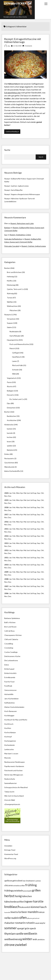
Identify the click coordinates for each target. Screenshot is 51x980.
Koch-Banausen (10, 711)
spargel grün (23, 928)
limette (14, 912)
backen (10, 429)
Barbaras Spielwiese (12, 618)
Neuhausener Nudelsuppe (14, 762)
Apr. (21, 493)
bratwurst (30, 880)
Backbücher (11, 416)
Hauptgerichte (12, 340)
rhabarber (9, 922)
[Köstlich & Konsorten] (12, 823)
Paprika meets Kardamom (14, 766)
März (18, 493)
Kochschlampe (10, 732)
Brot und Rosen (10, 627)
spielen (10, 446)
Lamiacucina (9, 749)
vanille (19, 933)
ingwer (28, 901)
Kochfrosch (8, 724)
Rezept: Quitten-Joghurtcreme (16, 186)
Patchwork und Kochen (13, 770)
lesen (9, 441)
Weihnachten (12, 306)
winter (27, 939)
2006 (6, 593)
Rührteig (10, 293)
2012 (6, 550)
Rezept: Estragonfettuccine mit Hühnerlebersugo (22, 40)
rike (9, 46)
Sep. (38, 493)
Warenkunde (9, 467)
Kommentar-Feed (11, 854)
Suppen (10, 323)
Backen (7, 268)
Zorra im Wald (9, 800)
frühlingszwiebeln (13, 890)
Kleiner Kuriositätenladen (14, 707)
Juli (31, 493)
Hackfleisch (16, 357)
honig (18, 896)
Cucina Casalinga (10, 652)
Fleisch (12, 348)
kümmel (35, 906)
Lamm (14, 361)
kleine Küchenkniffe (12, 471)
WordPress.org (10, 858)
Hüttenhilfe (8, 694)
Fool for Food (9, 682)
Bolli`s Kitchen (9, 622)
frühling (31, 885)
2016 (6, 522)
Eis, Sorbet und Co (17, 399)
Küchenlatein (9, 745)
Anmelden (8, 846)
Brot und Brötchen (14, 272)
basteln (10, 433)
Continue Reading (13, 132)
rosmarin (20, 922)
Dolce (6, 665)
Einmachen (11, 408)
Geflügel (15, 353)
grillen (36, 890)
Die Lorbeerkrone (11, 660)
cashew (38, 881)
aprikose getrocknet (13, 880)
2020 (6, 493)
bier (24, 881)
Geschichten (9, 463)
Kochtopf (8, 737)
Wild (14, 374)
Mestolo (7, 758)
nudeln (15, 917)
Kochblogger (9, 715)
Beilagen (10, 391)
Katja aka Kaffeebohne (13, 239)
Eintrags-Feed (9, 850)
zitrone (9, 945)
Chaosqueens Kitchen (13, 635)
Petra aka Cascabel (11, 246)
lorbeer (22, 912)
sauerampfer (40, 923)
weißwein (30, 933)
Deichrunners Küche (12, 656)
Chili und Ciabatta (11, 639)
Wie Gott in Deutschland (14, 796)
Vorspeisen (11, 319)
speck (33, 928)
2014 (6, 536)
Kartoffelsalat (15, 336)
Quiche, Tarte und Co (15, 289)
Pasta (9, 382)
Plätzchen (13, 310)
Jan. (10, 507)
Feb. (14, 493)
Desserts (10, 395)
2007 (6, 586)
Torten (9, 298)
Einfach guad (9, 669)
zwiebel (21, 945)
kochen (10, 437)
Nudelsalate (14, 331)
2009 (6, 572)
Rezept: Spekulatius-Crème (20, 235)
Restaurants (9, 458)
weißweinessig (13, 939)
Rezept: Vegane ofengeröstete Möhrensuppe (22, 194)
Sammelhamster (10, 783)
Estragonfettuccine (12, 92)
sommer (10, 928)
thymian (9, 933)
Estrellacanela (9, 677)
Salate (9, 327)
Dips (8, 403)
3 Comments (28, 46)
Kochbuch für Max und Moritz (15, 720)
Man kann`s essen (11, 753)
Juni (28, 493)
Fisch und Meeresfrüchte (19, 344)
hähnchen (27, 896)
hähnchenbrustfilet (14, 901)
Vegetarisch (11, 378)
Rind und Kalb (17, 365)
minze (42, 912)
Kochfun (7, 728)
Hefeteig (10, 276)
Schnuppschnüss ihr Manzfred (16, 787)
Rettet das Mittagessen (13, 775)
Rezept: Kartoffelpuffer (13, 190)
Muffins (10, 281)
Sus (5, 235)
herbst (9, 896)
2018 (6, 507)
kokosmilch (25, 907)
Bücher (7, 412)
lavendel (7, 912)
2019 (6, 500)
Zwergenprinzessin (12, 804)
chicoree (8, 885)
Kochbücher (11, 420)
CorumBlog (8, 644)
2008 (6, 579)
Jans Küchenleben (11, 699)
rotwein (30, 922)
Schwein (15, 370)
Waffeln (10, 302)
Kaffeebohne (9, 703)
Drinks (6, 454)
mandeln (33, 912)
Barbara (7, 228)
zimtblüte (41, 939)
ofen (23, 917)
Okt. (42, 500)
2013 (6, 543)
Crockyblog (8, 648)
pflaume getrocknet (33, 918)
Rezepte (7, 315)
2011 (6, 557)
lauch (43, 906)
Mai (25, 493)
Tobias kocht (9, 792)
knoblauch (12, 907)
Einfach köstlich (10, 673)
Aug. (35, 493)
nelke (7, 917)
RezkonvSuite (9, 779)
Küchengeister (10, 741)
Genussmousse (10, 690)
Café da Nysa (9, 631)
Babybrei (10, 450)
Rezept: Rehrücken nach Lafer (22, 223)
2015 (6, 529)
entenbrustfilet (19, 885)
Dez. (9, 503)
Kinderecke (8, 425)
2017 (6, 514)
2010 (6, 565)
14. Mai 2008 (17, 46)
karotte (38, 901)
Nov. (6, 496)
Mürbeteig (11, 285)
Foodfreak (8, 686)
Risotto (10, 386)
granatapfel (27, 891)
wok (35, 939)
